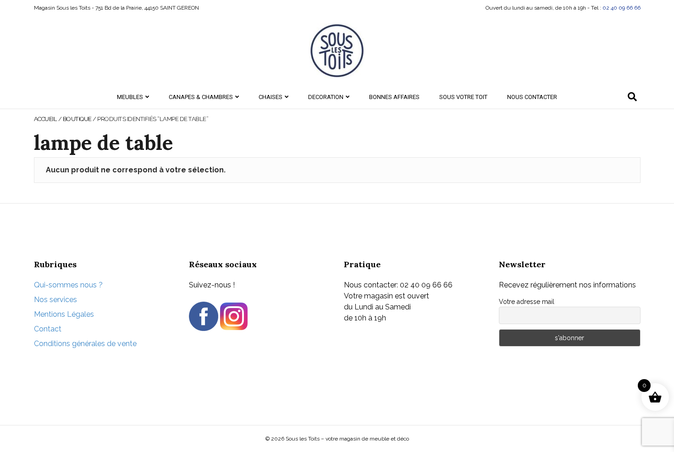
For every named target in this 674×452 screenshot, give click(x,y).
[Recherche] (632, 96)
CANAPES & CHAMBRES (201, 97)
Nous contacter (532, 97)
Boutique (77, 119)
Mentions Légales (64, 314)
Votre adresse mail (526, 301)
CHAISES (270, 97)
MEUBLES (130, 97)
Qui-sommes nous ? (68, 285)
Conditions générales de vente (85, 343)
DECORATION (325, 97)
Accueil (45, 119)
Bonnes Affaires (394, 97)
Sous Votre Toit (463, 97)
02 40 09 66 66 (621, 8)
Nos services (55, 299)
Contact (47, 329)
